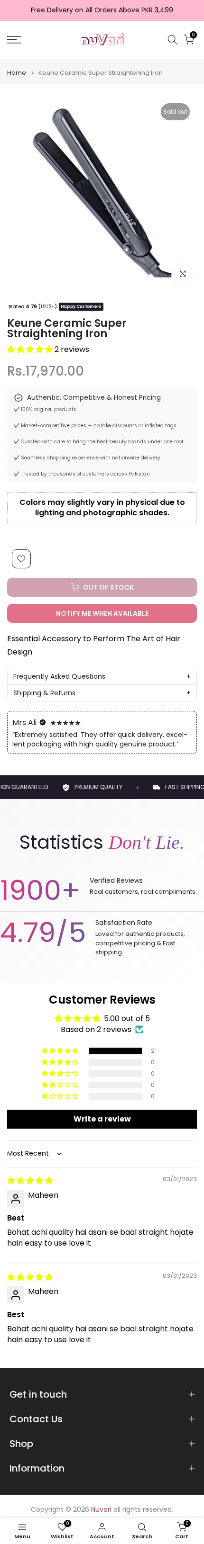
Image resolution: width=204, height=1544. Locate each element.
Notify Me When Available (102, 613)
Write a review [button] (102, 1118)
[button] (31, 349)
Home (16, 73)
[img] (30, 1180)
